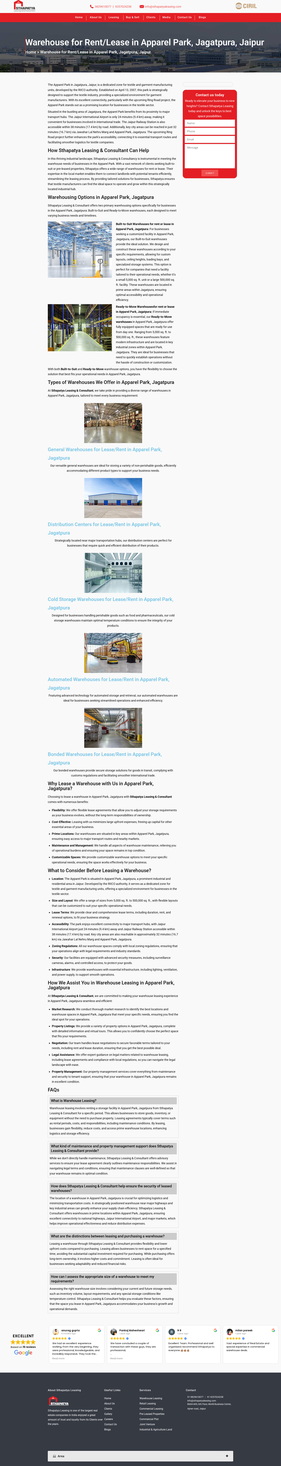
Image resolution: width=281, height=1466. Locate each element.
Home (79, 17)
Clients (150, 17)
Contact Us (185, 17)
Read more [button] (58, 1358)
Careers (108, 1419)
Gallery (108, 1413)
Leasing (114, 17)
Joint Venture (147, 1424)
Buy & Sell (132, 17)
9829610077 (103, 6)
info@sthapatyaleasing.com (163, 6)
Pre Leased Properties (152, 1413)
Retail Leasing (148, 1403)
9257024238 (123, 6)
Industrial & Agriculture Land (156, 1429)
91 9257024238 (215, 1397)
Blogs (202, 17)
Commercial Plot (149, 1419)
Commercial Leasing (151, 1408)
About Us (109, 1403)
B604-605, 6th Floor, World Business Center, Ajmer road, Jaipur (209, 1406)
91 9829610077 (195, 1397)
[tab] (140, 1456)
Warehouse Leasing (151, 1398)
